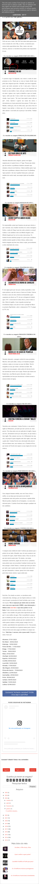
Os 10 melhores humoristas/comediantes (23, 875)
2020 (6, 821)
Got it (24, 15)
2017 (6, 829)
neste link (13, 607)
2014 (6, 837)
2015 (6, 834)
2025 (6, 792)
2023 (6, 798)
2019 (6, 823)
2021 (6, 818)
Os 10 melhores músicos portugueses (23, 868)
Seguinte (6, 770)
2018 (6, 826)
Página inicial (20, 770)
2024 (6, 795)
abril (7, 803)
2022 (6, 815)
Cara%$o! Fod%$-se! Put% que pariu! (22, 861)
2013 (6, 840)
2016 (6, 832)
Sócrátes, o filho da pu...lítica (23, 847)
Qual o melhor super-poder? (23, 854)
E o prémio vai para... (12, 811)
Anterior (32, 770)
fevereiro (9, 806)
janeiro (8, 809)
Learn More (17, 15)
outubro (8, 800)
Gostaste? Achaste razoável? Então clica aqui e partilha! (19, 693)
